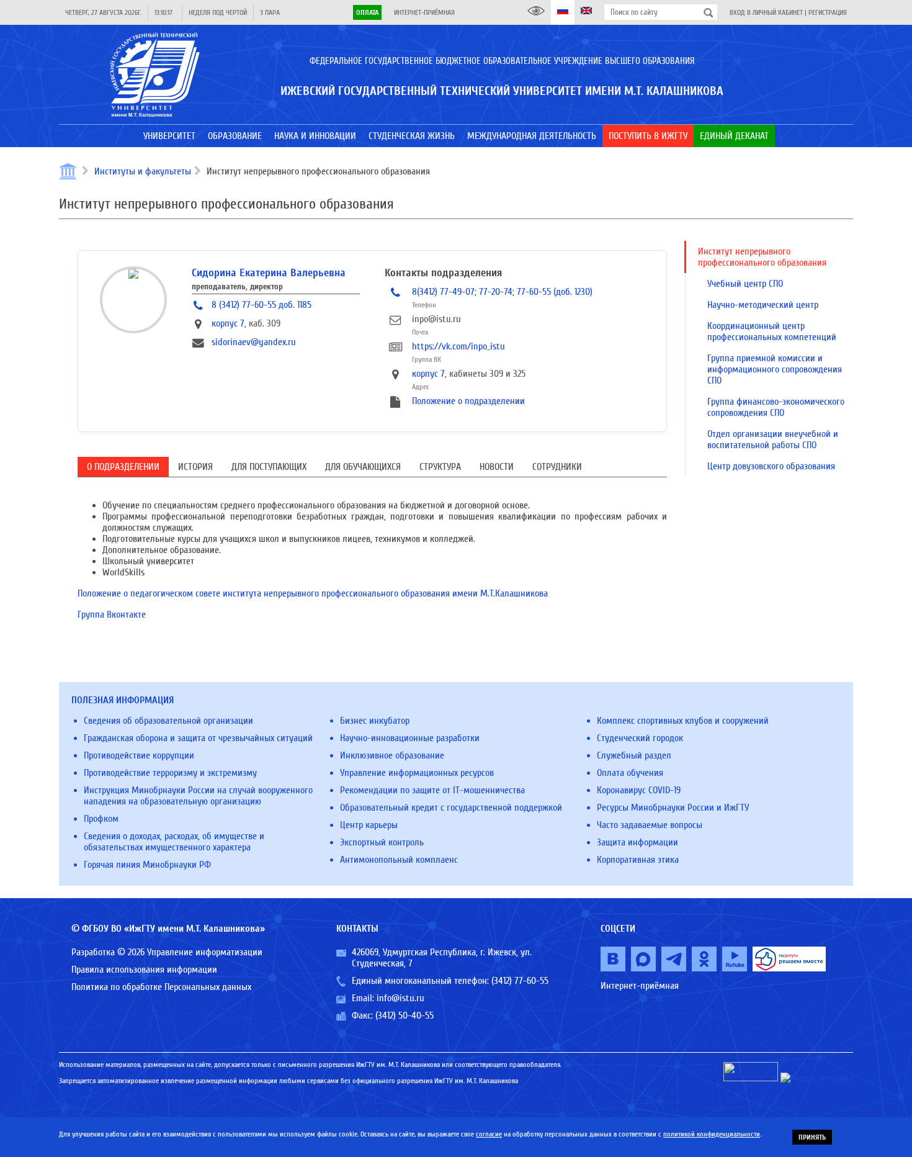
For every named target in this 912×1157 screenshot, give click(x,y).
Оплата (367, 12)
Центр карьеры (369, 825)
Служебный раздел (634, 755)
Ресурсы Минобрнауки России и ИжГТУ (673, 807)
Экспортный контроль (382, 842)
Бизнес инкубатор (374, 720)
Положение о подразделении (468, 401)
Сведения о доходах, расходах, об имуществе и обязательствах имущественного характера (174, 842)
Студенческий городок (640, 738)
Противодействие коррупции (139, 755)
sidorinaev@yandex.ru (254, 342)
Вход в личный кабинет (766, 12)
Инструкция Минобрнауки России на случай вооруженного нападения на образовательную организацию (198, 796)
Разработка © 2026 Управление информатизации (166, 952)
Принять (812, 1137)
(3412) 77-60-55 (519, 980)
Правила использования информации (144, 969)
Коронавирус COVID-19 (639, 790)
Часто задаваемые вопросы (649, 825)
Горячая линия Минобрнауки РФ (147, 864)
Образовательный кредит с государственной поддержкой (451, 807)
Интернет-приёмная (424, 12)
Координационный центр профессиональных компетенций (771, 331)
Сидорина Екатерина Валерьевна (269, 272)
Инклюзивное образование (392, 755)
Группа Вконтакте (112, 614)
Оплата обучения (630, 772)
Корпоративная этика (638, 859)
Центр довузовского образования (771, 466)
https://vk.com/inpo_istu (458, 346)
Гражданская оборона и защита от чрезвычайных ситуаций (198, 738)
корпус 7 (228, 323)
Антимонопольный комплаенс (399, 859)
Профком (101, 818)
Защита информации (637, 842)
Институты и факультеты (142, 171)
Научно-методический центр (762, 304)
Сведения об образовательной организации (168, 720)
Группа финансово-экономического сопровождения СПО (775, 407)
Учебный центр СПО (745, 283)
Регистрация (827, 12)
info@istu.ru (400, 998)
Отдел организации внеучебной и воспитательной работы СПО (772, 439)
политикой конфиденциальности (711, 1134)
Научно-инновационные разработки (410, 738)
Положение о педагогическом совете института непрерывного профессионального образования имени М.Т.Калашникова (313, 593)
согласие (489, 1134)
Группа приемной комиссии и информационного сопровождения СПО (774, 369)
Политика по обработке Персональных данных (161, 987)
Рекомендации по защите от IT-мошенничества (432, 790)
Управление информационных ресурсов (417, 772)
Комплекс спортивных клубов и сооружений (683, 720)
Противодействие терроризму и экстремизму (170, 772)
